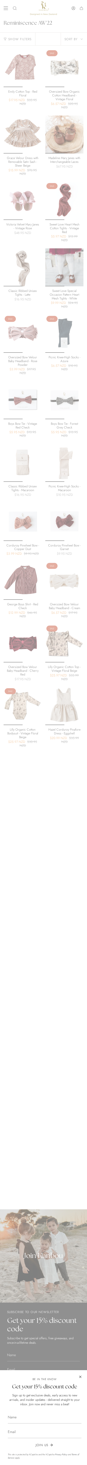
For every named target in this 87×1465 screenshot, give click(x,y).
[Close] (80, 1377)
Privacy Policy (61, 1454)
